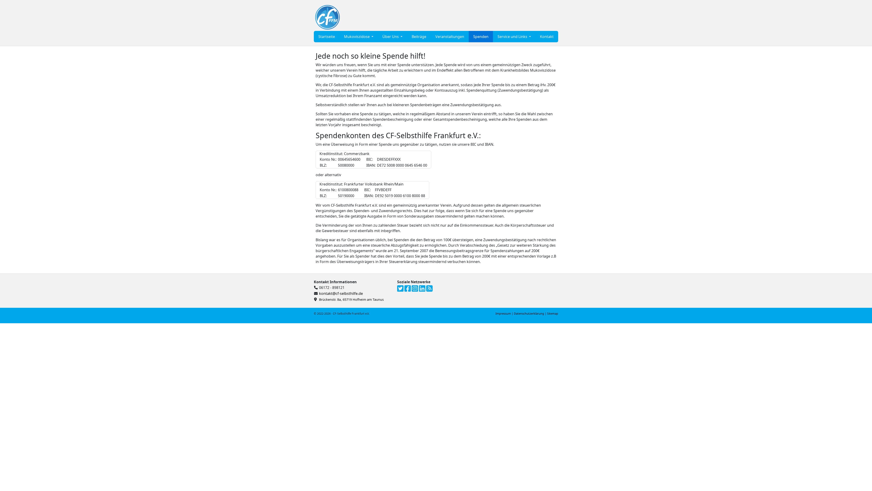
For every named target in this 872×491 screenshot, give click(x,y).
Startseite (326, 36)
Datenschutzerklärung (529, 313)
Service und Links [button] (513, 36)
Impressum (503, 313)
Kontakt (547, 36)
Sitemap (552, 313)
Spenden (480, 36)
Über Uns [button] (391, 36)
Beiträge (419, 36)
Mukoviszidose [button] (357, 36)
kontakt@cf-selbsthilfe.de (341, 293)
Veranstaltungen (449, 36)
